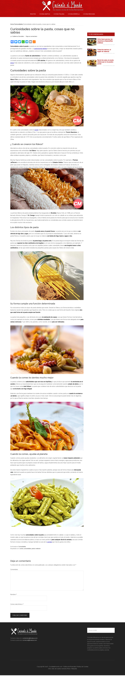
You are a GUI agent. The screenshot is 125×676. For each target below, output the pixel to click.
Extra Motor (67, 668)
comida (49, 542)
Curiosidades (22, 546)
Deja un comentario (31, 36)
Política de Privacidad (69, 666)
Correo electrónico (17, 604)
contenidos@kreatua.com (30, 638)
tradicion (38, 548)
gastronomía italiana (40, 48)
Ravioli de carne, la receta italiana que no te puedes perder (105, 62)
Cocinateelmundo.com (62, 5)
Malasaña (74, 668)
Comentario (14, 569)
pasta (36, 130)
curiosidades (27, 548)
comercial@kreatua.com (29, 640)
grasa (12, 63)
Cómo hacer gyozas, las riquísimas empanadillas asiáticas (105, 41)
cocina (21, 548)
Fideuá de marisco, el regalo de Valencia (104, 50)
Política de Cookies (82, 666)
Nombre (13, 594)
